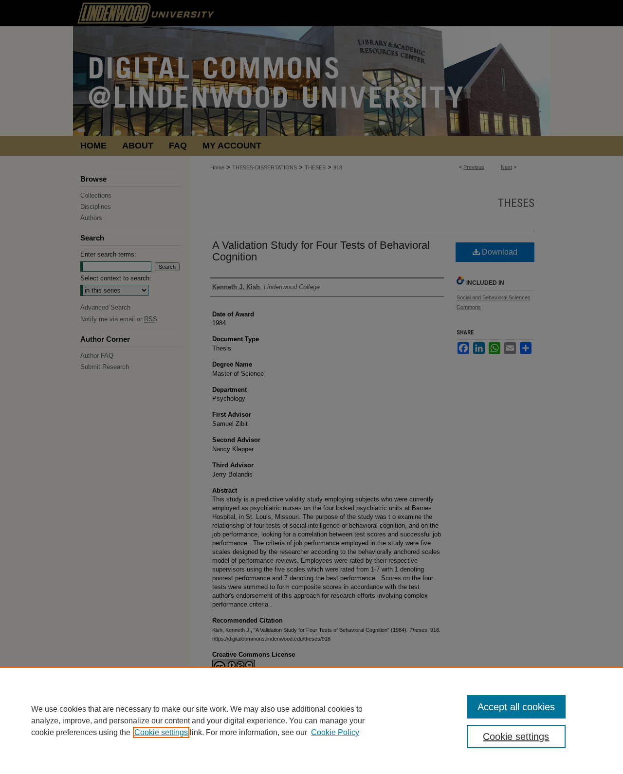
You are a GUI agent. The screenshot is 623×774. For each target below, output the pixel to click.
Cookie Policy (335, 732)
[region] (311, 720)
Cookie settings (161, 732)
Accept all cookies (516, 706)
